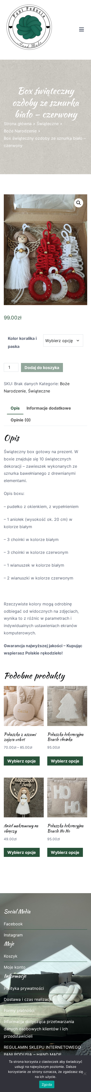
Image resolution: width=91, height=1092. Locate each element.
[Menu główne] (81, 29)
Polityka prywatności (24, 988)
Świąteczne (48, 123)
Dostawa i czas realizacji (27, 999)
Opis (15, 408)
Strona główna (18, 123)
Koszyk (10, 956)
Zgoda (47, 1084)
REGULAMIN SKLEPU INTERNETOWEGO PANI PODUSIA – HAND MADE (42, 1051)
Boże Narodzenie (20, 130)
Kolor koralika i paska (22, 342)
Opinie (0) (21, 419)
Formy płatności (19, 1010)
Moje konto (15, 967)
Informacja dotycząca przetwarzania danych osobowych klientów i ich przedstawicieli (39, 1029)
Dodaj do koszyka (42, 367)
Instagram (13, 934)
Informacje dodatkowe (49, 408)
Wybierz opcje (21, 760)
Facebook (13, 923)
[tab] (15, 408)
